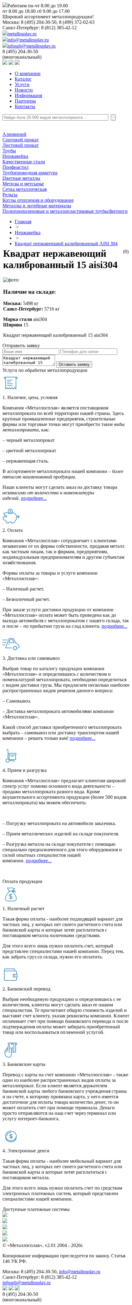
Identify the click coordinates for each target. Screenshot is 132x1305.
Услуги (22, 84)
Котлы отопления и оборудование (38, 200)
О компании (28, 73)
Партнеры (25, 101)
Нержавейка (15, 156)
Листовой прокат (20, 145)
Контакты (25, 106)
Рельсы (9, 194)
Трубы (9, 150)
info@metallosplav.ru (28, 39)
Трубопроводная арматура (29, 172)
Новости (24, 90)
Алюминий (14, 134)
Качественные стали (23, 161)
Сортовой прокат (20, 139)
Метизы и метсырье (23, 183)
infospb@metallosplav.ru (31, 46)
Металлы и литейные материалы (36, 205)
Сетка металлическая (24, 189)
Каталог (23, 79)
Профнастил (15, 167)
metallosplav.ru (22, 33)
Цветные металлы (21, 178)
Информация (28, 95)
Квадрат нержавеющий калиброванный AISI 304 (66, 243)
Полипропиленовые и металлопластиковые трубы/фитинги (65, 211)
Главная (23, 221)
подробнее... (34, 498)
